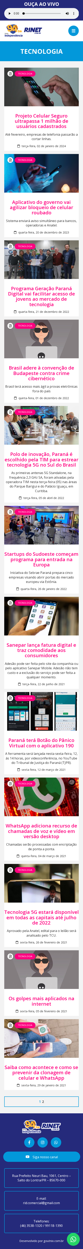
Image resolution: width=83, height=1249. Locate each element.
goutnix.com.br (54, 1241)
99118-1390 (54, 1225)
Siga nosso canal (45, 1157)
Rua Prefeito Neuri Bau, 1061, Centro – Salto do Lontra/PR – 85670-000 (41, 1178)
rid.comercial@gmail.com (41, 1203)
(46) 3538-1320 (31, 1225)
